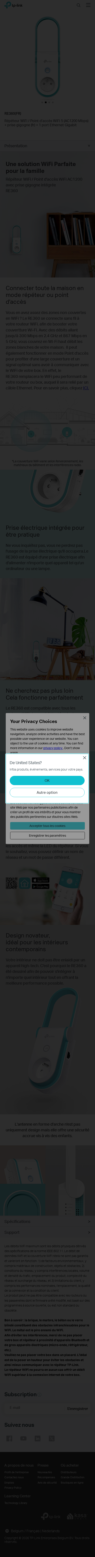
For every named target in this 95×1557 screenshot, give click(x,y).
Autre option (47, 792)
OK (47, 780)
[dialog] (47, 778)
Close (84, 757)
